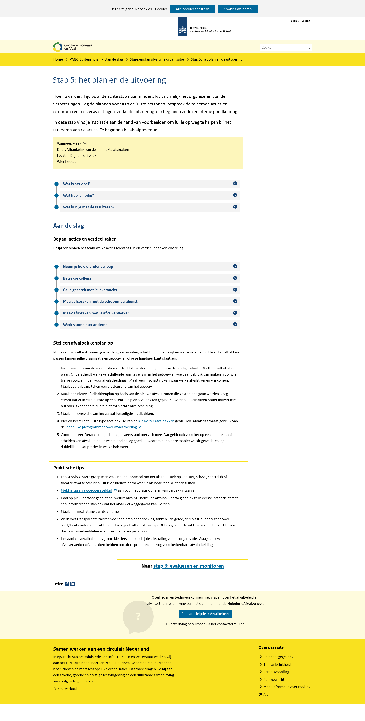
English (295, 20)
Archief (269, 694)
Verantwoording (276, 672)
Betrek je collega (86, 278)
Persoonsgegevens (278, 657)
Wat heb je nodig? (88, 195)
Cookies (161, 9)
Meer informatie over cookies (286, 687)
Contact (306, 20)
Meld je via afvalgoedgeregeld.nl (89, 490)
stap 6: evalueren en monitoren (188, 566)
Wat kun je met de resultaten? (98, 206)
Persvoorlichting (276, 679)
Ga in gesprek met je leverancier (99, 289)
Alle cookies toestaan (192, 9)
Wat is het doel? (86, 183)
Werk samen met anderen (95, 324)
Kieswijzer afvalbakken (156, 421)
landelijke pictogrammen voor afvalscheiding (104, 427)
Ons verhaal (67, 689)
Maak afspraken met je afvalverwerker (105, 313)
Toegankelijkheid (277, 664)
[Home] (75, 52)
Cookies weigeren (238, 9)
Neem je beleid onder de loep (97, 266)
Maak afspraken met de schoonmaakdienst (110, 301)
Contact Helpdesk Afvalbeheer (205, 614)
